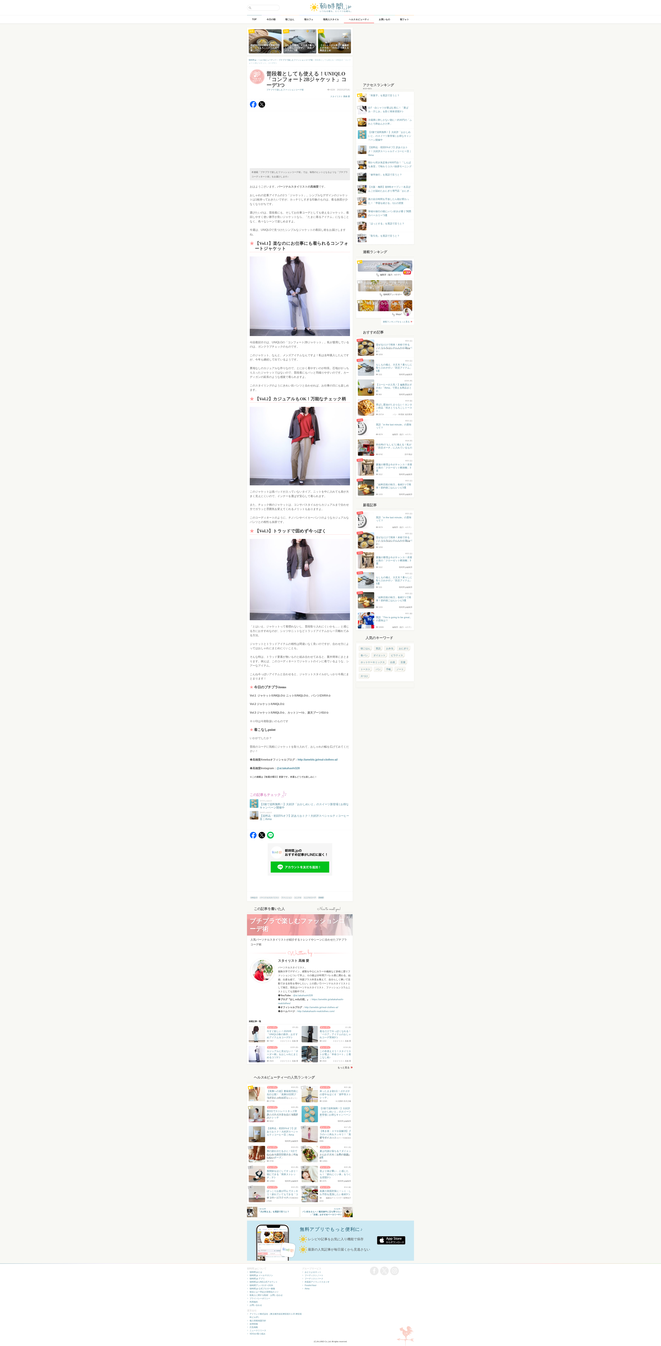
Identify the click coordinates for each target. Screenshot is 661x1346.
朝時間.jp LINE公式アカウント (264, 1282)
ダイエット (379, 655)
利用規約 (254, 1302)
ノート (400, 669)
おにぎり (403, 648)
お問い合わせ (256, 1305)
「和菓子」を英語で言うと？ (384, 95)
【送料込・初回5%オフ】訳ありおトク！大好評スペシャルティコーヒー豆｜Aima (390, 151)
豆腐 (403, 662)
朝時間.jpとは (256, 1272)
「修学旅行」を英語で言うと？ (385, 174)
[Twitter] (261, 106)
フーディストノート (314, 1275)
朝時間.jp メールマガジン (261, 1275)
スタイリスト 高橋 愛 (340, 96)
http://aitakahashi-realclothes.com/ (316, 1011)
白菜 (392, 662)
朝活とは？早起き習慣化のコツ (264, 1292)
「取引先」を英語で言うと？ (384, 235)
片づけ (364, 676)
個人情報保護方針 (258, 1320)
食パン (364, 655)
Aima (307, 1288)
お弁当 (389, 648)
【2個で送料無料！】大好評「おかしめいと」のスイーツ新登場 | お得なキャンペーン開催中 (389, 136)
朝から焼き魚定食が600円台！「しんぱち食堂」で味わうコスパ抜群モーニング (390, 164)
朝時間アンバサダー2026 (261, 1285)
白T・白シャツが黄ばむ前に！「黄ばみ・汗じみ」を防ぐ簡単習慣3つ (388, 109)
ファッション (286, 898)
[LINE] (270, 837)
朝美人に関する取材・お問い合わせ (266, 1295)
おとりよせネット (313, 1272)
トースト (365, 669)
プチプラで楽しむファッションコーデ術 (285, 90)
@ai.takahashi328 (288, 768)
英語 (378, 648)
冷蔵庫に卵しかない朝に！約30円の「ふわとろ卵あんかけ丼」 (390, 121)
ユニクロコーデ (310, 898)
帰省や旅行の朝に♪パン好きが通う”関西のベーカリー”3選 (389, 213)
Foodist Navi (310, 1285)
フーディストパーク (314, 1278)
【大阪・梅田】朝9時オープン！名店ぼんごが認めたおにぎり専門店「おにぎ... (389, 188)
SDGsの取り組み (257, 1334)
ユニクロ (297, 898)
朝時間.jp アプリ (257, 1278)
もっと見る (344, 1067)
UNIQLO (254, 898)
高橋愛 (321, 898)
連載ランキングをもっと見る (396, 322)
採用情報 (254, 1324)
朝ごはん (365, 648)
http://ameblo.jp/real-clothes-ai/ (318, 759)
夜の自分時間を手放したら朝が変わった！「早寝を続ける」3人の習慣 (388, 201)
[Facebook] (253, 106)
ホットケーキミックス (373, 662)
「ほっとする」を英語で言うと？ (386, 223)
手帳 (388, 669)
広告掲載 (254, 1327)
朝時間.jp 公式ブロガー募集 (262, 1288)
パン (378, 669)
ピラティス (397, 655)
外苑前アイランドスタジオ (317, 1282)
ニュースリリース (258, 1330)
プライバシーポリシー (260, 1298)
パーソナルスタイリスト (269, 898)
